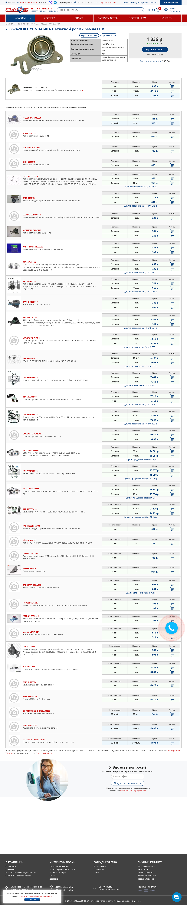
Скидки (97, 872)
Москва (11, 2)
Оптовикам (99, 869)
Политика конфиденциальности (20, 872)
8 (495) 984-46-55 (28, 2)
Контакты (166, 18)
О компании (11, 866)
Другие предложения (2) (141, 328)
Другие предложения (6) (141, 404)
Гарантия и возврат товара (18, 875)
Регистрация (175, 11)
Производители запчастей (62, 869)
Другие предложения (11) (141, 459)
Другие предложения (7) (141, 272)
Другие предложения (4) (141, 385)
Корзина (151, 9)
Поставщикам (137, 18)
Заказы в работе (145, 872)
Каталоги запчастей (59, 866)
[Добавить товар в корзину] (172, 86)
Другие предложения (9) (141, 423)
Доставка (49, 18)
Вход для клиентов (146, 866)
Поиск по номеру (58, 872)
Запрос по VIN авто (147, 875)
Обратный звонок (108, 2)
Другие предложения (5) (141, 205)
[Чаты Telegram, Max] (177, 897)
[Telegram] (56, 3)
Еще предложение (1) (141, 592)
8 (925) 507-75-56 (64, 889)
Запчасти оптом (108, 18)
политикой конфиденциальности (134, 791)
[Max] (50, 3)
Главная (9, 23)
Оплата (79, 18)
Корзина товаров (146, 879)
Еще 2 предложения (155, 61)
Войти (172, 8)
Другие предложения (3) (141, 186)
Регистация (143, 869)
